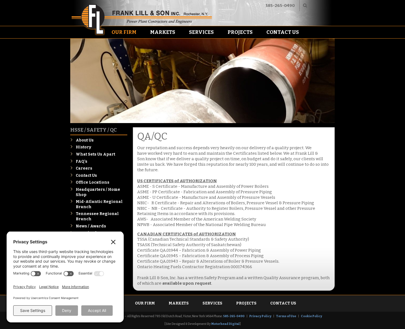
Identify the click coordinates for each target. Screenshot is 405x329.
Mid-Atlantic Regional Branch (99, 204)
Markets (162, 32)
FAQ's (81, 161)
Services (201, 32)
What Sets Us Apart (95, 154)
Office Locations (92, 182)
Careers (84, 168)
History (83, 147)
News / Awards (91, 226)
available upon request (186, 283)
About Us (85, 140)
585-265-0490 (280, 5)
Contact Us (282, 32)
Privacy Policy (260, 316)
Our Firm (124, 32)
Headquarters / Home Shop (98, 192)
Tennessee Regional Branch (97, 216)
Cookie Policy (311, 316)
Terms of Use (286, 316)
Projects (240, 32)
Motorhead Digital (225, 324)
